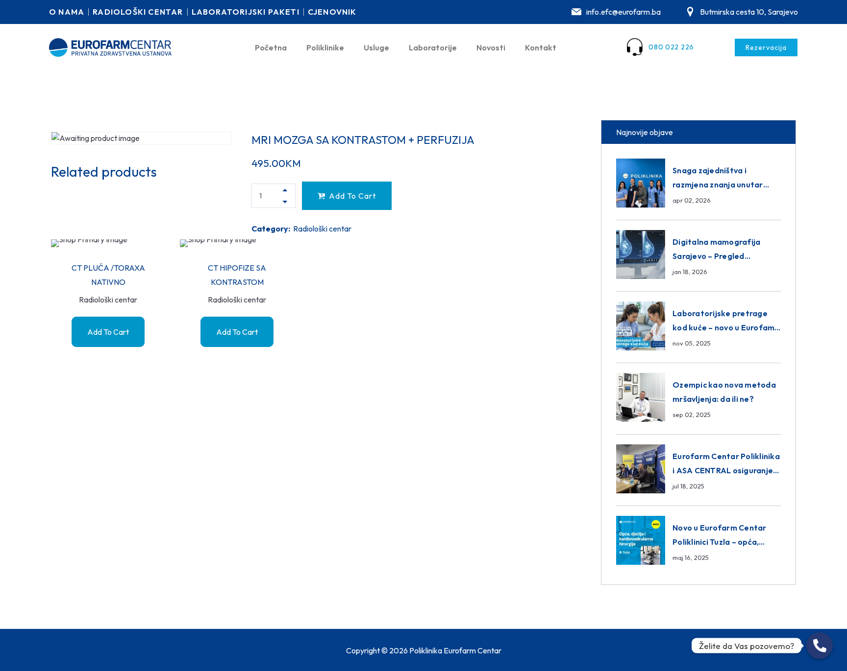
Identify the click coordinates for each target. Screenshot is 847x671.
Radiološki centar (322, 228)
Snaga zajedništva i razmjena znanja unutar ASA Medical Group (718, 184)
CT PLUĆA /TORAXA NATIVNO (108, 275)
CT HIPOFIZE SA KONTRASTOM (237, 275)
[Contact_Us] (819, 645)
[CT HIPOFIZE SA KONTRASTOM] (237, 243)
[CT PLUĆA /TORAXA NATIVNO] (108, 243)
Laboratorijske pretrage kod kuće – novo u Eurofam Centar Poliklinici (723, 327)
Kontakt (540, 47)
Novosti (490, 47)
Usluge (376, 47)
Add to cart (352, 196)
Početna (271, 47)
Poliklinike (325, 47)
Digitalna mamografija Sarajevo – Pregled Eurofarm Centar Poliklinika (726, 256)
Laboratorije (433, 47)
